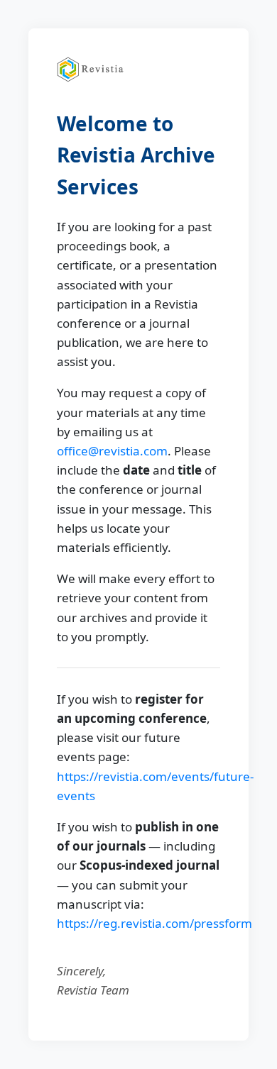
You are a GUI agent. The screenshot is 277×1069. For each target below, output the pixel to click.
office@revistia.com (112, 451)
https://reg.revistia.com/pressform (154, 923)
